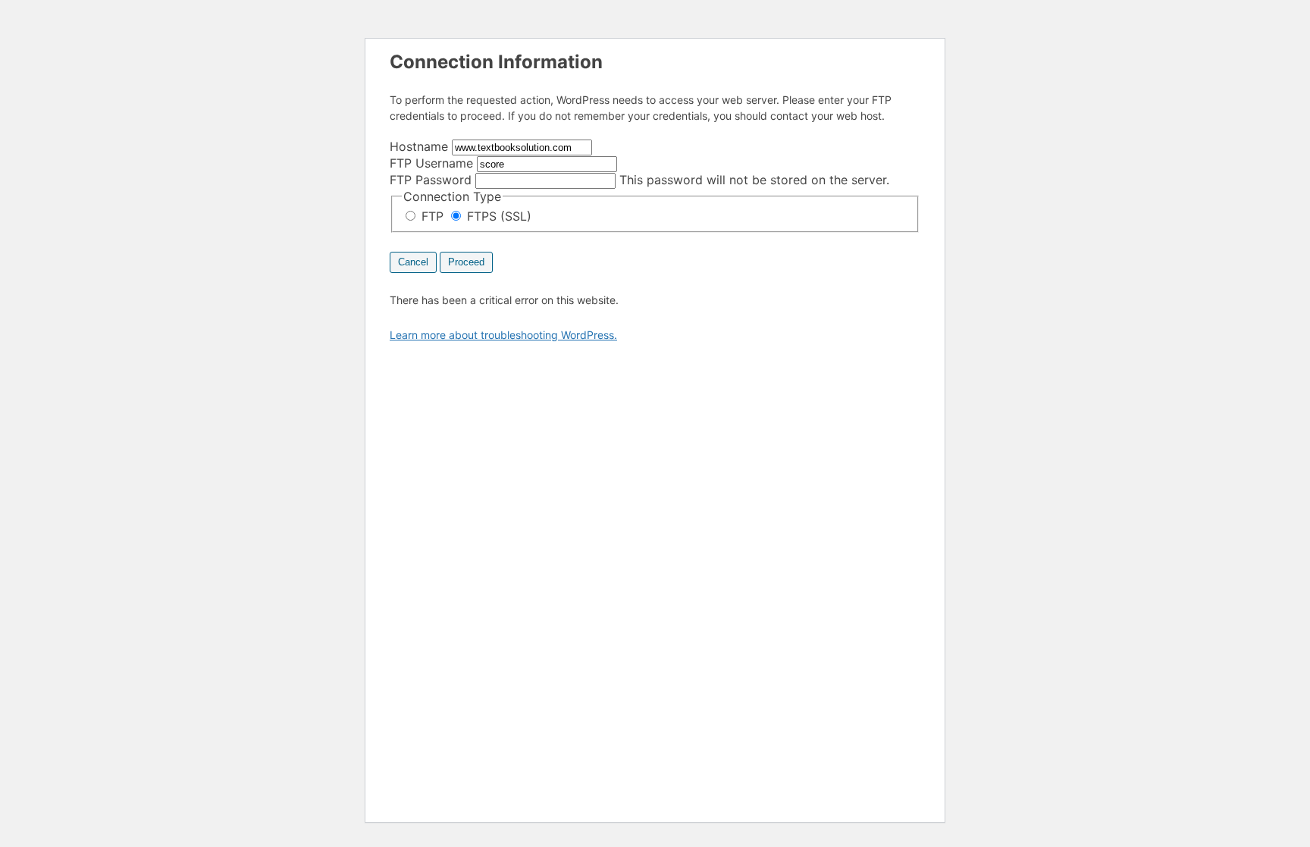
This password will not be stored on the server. (639, 179)
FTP (432, 216)
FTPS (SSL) (497, 216)
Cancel (413, 262)
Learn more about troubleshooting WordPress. (503, 334)
